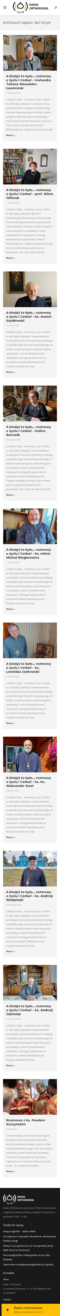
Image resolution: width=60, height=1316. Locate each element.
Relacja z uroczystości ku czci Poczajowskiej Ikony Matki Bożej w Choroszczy (28, 1248)
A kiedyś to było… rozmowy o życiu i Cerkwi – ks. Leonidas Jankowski (28, 668)
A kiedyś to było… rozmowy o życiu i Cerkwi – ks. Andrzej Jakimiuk (29, 1010)
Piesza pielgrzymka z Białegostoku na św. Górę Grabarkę (26, 1257)
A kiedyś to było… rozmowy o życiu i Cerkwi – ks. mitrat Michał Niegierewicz (28, 553)
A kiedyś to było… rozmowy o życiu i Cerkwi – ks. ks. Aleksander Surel (28, 782)
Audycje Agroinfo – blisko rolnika (19, 1231)
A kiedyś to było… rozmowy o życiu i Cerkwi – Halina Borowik (28, 431)
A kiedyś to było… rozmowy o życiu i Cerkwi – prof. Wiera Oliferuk (29, 194)
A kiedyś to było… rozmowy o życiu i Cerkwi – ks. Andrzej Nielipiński (29, 896)
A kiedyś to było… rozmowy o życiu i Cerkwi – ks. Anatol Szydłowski (28, 316)
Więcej (9, 135)
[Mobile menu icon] (5, 7)
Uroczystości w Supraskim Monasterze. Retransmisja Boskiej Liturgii (29, 1238)
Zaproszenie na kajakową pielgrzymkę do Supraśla (28, 1264)
